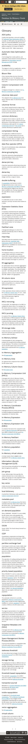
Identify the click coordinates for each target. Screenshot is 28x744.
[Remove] (14, 2)
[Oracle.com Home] (2, 1)
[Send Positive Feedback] (25, 732)
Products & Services (8, 739)
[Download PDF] (18, 24)
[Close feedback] (7, 732)
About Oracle (14, 737)
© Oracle (7, 737)
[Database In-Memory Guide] (14, 24)
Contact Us (20, 737)
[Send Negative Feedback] (22, 732)
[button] (6, 2)
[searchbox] (21, 2)
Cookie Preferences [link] (11, 741)
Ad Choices (19, 741)
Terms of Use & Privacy (19, 739)
